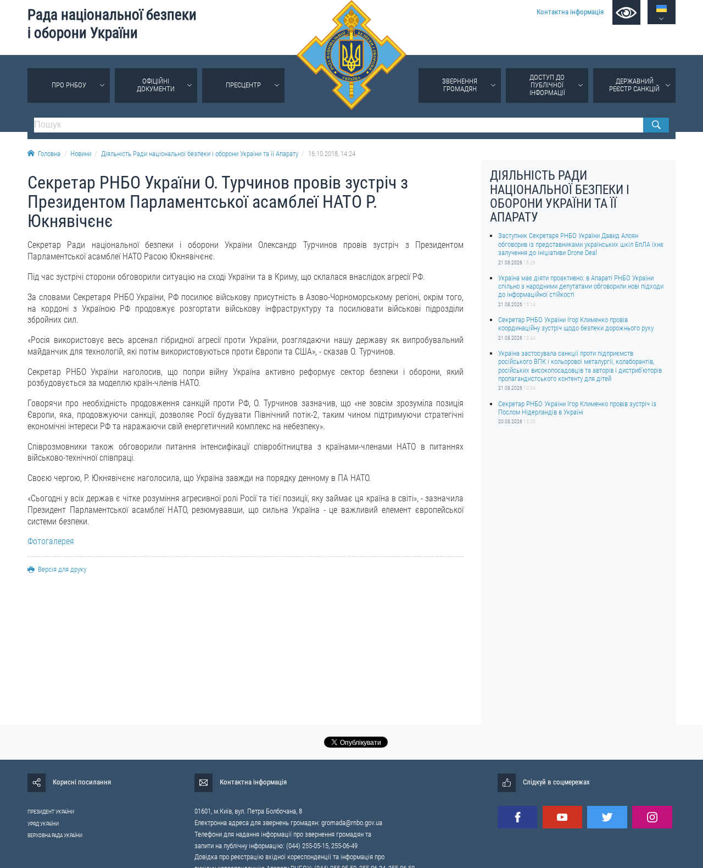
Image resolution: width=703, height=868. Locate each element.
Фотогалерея (50, 541)
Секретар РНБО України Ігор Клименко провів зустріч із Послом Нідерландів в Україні (577, 407)
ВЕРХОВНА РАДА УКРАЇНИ (54, 835)
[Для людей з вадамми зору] (626, 12)
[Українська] (662, 8)
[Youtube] (562, 817)
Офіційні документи (156, 85)
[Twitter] (607, 817)
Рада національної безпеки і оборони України (112, 24)
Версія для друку (62, 569)
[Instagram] (652, 817)
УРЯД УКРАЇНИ (43, 823)
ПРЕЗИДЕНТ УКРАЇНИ (50, 811)
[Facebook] (517, 817)
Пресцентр (243, 85)
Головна (49, 154)
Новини (80, 154)
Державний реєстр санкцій (634, 85)
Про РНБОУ (69, 85)
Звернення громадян (459, 85)
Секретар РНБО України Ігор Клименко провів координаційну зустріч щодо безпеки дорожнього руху (576, 323)
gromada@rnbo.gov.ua (351, 823)
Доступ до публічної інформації (547, 85)
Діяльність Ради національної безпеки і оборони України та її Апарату (199, 154)
